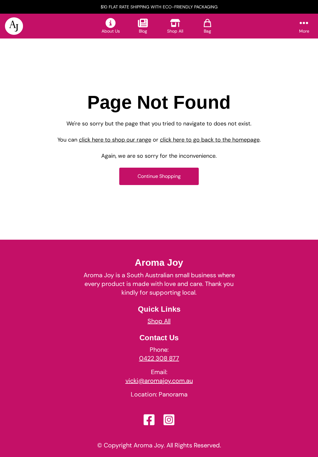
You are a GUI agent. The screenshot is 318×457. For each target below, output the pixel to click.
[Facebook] (149, 420)
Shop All (159, 321)
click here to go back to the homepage (210, 139)
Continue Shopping (159, 176)
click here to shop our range (115, 139)
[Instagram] (169, 420)
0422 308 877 (159, 358)
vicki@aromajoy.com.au (159, 381)
